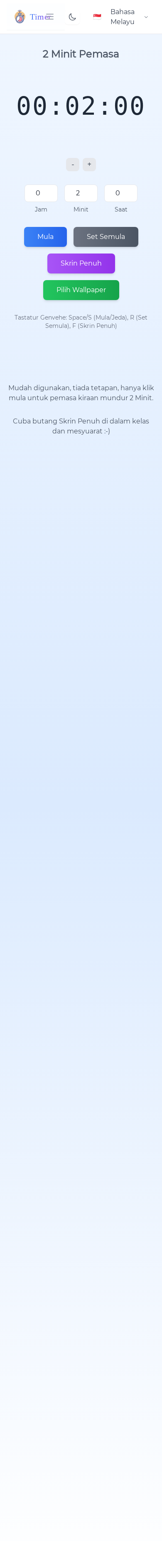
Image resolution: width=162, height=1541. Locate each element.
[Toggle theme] (72, 17)
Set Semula (106, 237)
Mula (45, 237)
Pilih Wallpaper (81, 290)
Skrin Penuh (81, 263)
